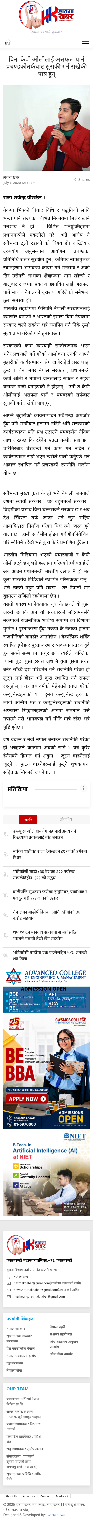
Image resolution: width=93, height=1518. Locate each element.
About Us (11, 1496)
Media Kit (62, 1496)
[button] (85, 41)
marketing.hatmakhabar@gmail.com (39, 1297)
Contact (45, 1496)
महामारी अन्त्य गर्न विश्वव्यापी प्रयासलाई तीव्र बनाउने (44, 834)
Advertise (29, 1496)
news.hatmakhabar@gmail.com (36, 1290)
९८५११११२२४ (21, 1277)
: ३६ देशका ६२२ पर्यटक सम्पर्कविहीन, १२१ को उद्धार (44, 875)
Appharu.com (57, 1515)
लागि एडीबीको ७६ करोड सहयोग (46, 915)
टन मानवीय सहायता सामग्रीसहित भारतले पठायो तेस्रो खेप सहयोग (45, 935)
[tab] (28, 820)
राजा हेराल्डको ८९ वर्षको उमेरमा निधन (50, 854)
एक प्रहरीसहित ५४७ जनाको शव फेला (50, 956)
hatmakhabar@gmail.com (32, 1283)
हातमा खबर (11, 177)
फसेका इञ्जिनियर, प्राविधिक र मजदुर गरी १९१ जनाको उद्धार (50, 895)
